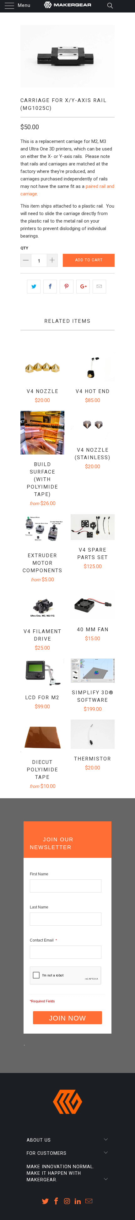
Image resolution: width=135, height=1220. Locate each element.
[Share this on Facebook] (50, 286)
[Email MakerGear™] (89, 1202)
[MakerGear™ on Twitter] (45, 1202)
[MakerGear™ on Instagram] (67, 1202)
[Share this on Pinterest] (66, 286)
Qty (24, 248)
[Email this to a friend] (99, 286)
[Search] (109, 5)
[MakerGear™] (67, 6)
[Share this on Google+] (83, 286)
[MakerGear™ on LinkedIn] (78, 1202)
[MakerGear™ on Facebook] (56, 1202)
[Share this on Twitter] (33, 286)
